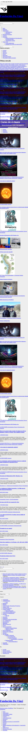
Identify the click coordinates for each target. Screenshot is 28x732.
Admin (6, 78)
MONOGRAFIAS (7, 624)
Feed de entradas (6, 650)
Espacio (4, 51)
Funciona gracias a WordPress (6, 708)
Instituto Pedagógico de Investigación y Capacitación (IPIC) (13, 39)
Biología (4, 604)
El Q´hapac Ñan (3, 275)
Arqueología (3, 499)
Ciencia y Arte (9, 499)
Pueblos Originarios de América (6, 279)
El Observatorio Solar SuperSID (6, 251)
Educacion (16, 295)
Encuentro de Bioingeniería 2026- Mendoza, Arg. (11, 116)
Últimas (4, 129)
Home (4, 711)
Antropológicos (8, 32)
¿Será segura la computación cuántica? (9, 84)
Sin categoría (5, 634)
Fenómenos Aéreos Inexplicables (7, 539)
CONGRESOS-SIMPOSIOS (6, 112)
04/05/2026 (2, 127)
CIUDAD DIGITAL (4, 80)
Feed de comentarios (7, 652)
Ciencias (4, 50)
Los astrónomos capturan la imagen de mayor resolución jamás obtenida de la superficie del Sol (13, 108)
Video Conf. (5, 41)
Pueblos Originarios (16, 318)
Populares (5, 130)
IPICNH (7, 615)
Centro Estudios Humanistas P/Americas (11, 605)
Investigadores (11, 71)
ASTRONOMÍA (4, 71)
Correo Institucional (9, 43)
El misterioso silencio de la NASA (7, 555)
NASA (4, 54)
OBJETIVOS (6, 727)
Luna (6, 602)
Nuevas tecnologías (7, 56)
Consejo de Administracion (8, 613)
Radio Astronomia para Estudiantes (7, 299)
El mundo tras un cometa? (6, 528)
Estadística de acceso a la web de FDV (13, 44)
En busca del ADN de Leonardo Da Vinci (9, 502)
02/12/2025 (2, 518)
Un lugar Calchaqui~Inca (5, 320)
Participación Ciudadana (17, 81)
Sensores (9, 105)
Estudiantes (10, 512)
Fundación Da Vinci (11, 16)
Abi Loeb (5, 53)
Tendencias (5, 132)
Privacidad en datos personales (9, 57)
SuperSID (10, 249)
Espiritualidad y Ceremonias (13, 275)
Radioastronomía (4, 249)
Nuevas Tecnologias (18, 71)
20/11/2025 (2, 531)
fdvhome (5, 722)
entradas (4, 720)
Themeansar (2, 709)
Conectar (5, 35)
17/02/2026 (2, 504)
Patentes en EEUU (9, 629)
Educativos (7, 33)
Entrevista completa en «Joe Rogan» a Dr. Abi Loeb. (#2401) (14, 542)
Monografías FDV (9, 610)
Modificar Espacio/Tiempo (6, 81)
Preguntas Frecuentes (7, 34)
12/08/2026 (2, 86)
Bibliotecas (5, 603)
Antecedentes (5, 30)
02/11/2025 (2, 544)
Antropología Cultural (10, 40)
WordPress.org (6, 653)
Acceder (4, 649)
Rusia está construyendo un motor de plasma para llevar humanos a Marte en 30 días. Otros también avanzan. (13, 75)
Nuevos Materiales (7, 630)
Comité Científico (6, 609)
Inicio (4, 28)
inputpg (4, 724)
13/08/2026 (2, 78)
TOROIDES (5, 644)
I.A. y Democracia (13, 80)
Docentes (15, 112)
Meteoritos (10, 553)
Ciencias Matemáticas (5, 295)
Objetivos (5, 29)
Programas (5, 37)
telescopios (5, 55)
